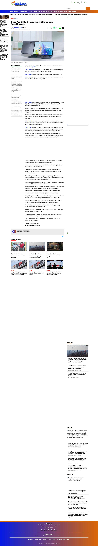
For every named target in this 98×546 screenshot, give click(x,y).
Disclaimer (38, 539)
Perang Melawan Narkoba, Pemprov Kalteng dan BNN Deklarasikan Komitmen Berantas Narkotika (77, 452)
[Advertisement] (44, 91)
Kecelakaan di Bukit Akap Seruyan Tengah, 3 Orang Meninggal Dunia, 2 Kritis (78, 509)
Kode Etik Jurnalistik (63, 539)
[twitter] (75, 3)
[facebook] (72, 3)
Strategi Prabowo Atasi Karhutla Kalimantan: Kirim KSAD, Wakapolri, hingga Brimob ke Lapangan (77, 360)
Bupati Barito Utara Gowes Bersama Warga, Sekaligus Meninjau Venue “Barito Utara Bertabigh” (78, 445)
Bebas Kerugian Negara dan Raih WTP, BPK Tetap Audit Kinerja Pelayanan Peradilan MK (77, 367)
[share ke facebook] (48, 28)
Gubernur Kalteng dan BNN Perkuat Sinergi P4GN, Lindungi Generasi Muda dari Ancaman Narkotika (77, 460)
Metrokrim (37, 11)
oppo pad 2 (26, 231)
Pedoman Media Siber (49, 539)
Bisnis (65, 11)
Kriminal (60, 11)
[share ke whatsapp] (54, 28)
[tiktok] (85, 3)
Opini (55, 11)
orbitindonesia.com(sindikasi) (41, 536)
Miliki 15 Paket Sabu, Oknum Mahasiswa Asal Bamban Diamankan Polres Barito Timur (76, 497)
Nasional (16, 11)
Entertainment (72, 11)
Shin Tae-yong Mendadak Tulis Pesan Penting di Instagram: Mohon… (62, 14)
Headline (19, 231)
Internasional (24, 11)
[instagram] (78, 3)
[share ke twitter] (51, 28)
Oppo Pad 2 (34, 67)
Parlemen (50, 11)
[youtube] (82, 3)
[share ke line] (60, 28)
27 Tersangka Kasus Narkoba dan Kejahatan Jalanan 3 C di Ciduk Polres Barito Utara (77, 492)
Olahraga (44, 11)
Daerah (31, 11)
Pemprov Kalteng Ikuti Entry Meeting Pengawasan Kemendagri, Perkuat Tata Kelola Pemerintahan (77, 467)
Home (11, 11)
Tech (16, 18)
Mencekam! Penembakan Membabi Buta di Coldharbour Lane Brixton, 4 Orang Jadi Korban (77, 503)
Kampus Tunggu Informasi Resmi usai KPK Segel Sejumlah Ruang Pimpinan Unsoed (77, 374)
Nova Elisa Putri (18, 27)
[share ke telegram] (57, 28)
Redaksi (30, 539)
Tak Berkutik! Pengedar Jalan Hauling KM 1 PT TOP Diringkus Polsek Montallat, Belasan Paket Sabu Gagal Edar (78, 515)
